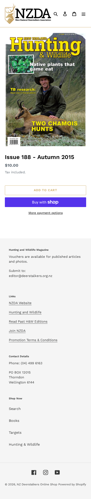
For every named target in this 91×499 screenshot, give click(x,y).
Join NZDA (17, 331)
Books (14, 421)
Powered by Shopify (72, 484)
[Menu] (83, 14)
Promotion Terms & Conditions (33, 340)
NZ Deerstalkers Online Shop (37, 484)
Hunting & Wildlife (24, 444)
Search (15, 409)
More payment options (45, 213)
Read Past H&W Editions (28, 321)
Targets (15, 432)
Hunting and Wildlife (25, 312)
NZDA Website (20, 303)
